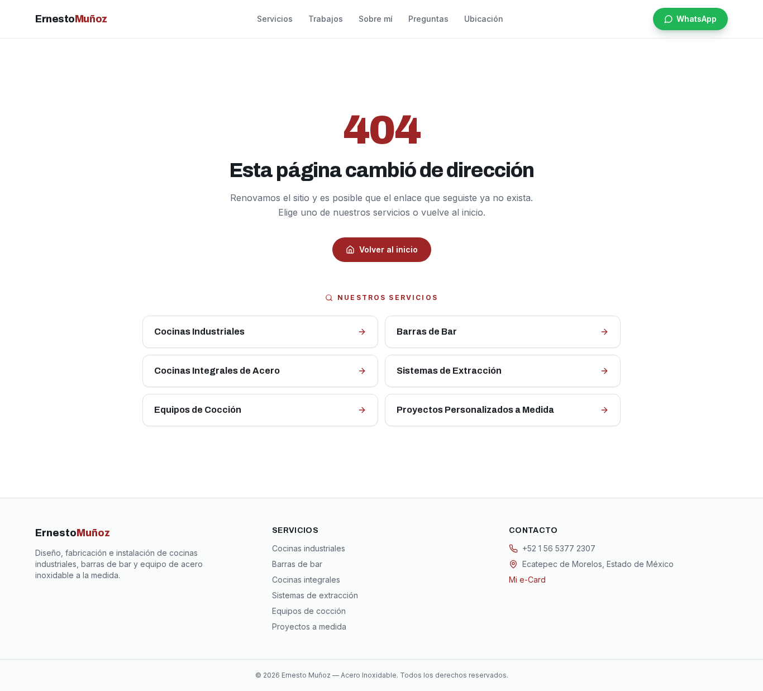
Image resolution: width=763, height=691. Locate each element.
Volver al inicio (388, 249)
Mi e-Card (527, 579)
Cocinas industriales (308, 548)
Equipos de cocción (309, 611)
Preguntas (428, 18)
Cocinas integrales (306, 579)
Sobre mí (376, 18)
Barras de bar (297, 564)
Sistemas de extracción (315, 595)
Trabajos (325, 18)
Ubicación (483, 18)
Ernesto (71, 19)
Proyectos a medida (309, 626)
